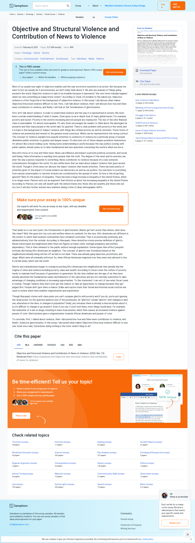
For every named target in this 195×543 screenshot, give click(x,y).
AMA (80, 345)
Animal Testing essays (22, 474)
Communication (31, 59)
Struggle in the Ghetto (145, 115)
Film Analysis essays (107, 452)
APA (19, 345)
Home (13, 14)
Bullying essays (105, 442)
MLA (27, 345)
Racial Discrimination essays (25, 452)
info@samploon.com (19, 524)
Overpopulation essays (65, 463)
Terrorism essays (20, 442)
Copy (118, 357)
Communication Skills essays (111, 474)
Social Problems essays (151, 442)
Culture (36, 53)
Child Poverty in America (146, 123)
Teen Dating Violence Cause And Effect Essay (156, 138)
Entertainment (47, 59)
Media (91, 59)
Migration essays (63, 474)
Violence (61, 14)
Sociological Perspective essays (155, 452)
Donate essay (127, 519)
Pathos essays (147, 463)
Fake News (82, 59)
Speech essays (105, 484)
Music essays (146, 484)
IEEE (71, 345)
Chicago (51, 345)
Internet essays (62, 452)
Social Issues (50, 14)
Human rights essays (64, 484)
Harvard (38, 345)
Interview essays (62, 442)
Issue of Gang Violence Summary (150, 130)
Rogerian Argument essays (24, 463)
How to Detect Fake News (147, 100)
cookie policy (147, 539)
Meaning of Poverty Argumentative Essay (154, 108)
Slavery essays (104, 463)
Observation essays (149, 474)
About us (95, 8)
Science (20, 14)
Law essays (17, 484)
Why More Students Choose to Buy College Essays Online (125, 8)
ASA (62, 345)
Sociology (30, 14)
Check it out (174, 523)
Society (39, 14)
